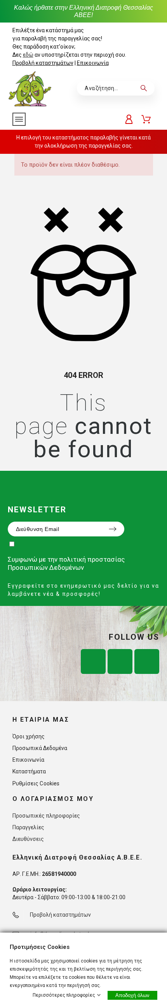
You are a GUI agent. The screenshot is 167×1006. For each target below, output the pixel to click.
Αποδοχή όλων (132, 995)
